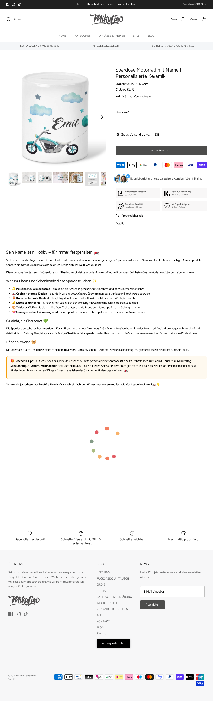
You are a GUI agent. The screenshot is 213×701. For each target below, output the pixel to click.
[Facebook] (7, 4)
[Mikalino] (106, 19)
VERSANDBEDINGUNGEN (112, 609)
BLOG (151, 35)
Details (120, 223)
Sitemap (101, 633)
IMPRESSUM (104, 591)
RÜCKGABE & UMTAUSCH (113, 578)
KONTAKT (103, 621)
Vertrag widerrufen (113, 643)
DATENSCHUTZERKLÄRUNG (114, 597)
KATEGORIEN (82, 35)
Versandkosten (143, 96)
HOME (62, 35)
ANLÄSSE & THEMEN (112, 35)
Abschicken (152, 604)
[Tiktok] (19, 4)
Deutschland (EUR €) (193, 4)
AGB (99, 615)
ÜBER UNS (103, 572)
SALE (136, 35)
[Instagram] (13, 4)
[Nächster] (101, 117)
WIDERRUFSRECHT (108, 603)
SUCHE (101, 584)
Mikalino (20, 676)
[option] (56, 117)
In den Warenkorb (161, 150)
